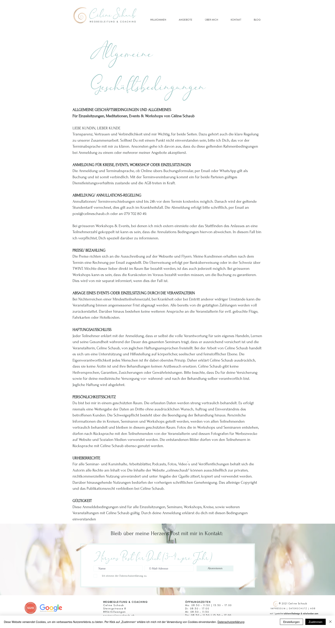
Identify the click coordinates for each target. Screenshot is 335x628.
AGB (312, 608)
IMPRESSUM (278, 608)
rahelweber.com (310, 613)
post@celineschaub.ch (91, 213)
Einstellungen (291, 622)
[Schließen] (330, 622)
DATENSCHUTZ (298, 608)
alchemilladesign (292, 613)
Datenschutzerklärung (231, 622)
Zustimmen (315, 622)
